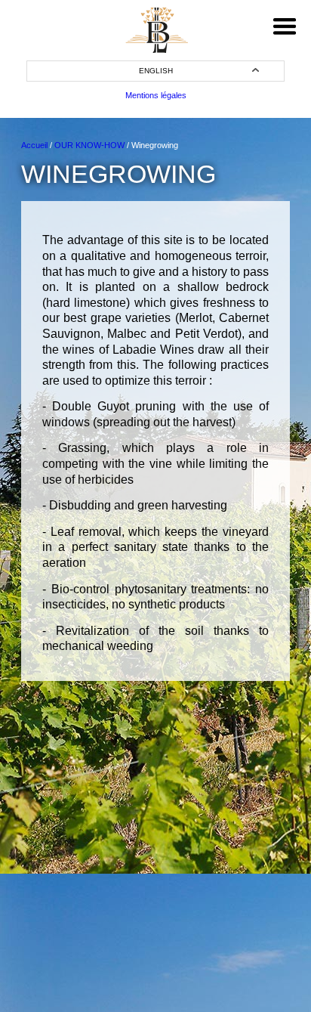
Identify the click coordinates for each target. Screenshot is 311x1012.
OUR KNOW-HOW (89, 145)
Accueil (34, 145)
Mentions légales (155, 95)
